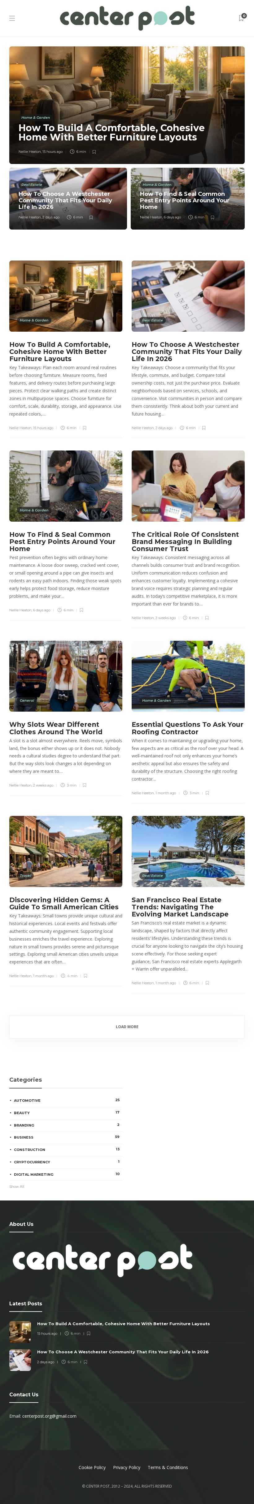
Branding (67, 1125)
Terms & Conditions (168, 1467)
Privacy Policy (126, 1467)
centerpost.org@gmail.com (49, 1416)
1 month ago (165, 793)
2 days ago (50, 217)
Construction (67, 1149)
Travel (25, 875)
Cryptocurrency (67, 1161)
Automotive (67, 1100)
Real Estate (31, 185)
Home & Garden (35, 117)
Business (150, 510)
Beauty (67, 1112)
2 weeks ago (165, 618)
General (27, 700)
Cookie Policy (92, 1467)
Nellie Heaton (30, 151)
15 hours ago (52, 151)
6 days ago (172, 217)
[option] (127, 138)
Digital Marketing (67, 1174)
